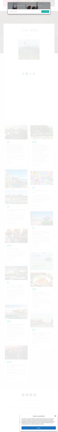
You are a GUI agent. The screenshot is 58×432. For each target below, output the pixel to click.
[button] (55, 416)
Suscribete (45, 11)
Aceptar (39, 428)
